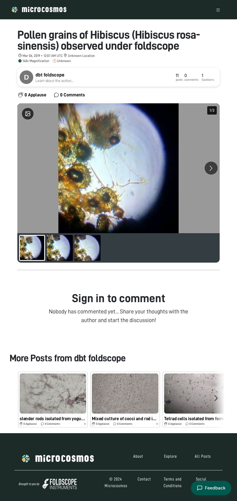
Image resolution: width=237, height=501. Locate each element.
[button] (53, 399)
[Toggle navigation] (218, 10)
